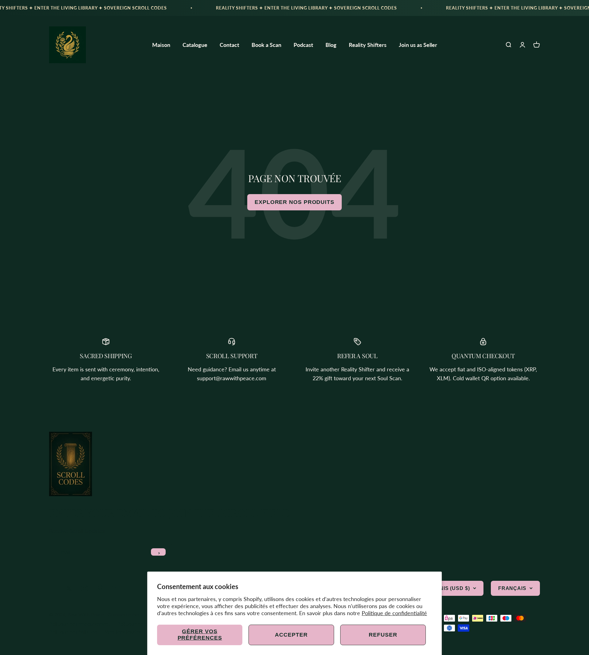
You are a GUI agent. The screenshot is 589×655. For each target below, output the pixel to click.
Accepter (291, 635)
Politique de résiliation (73, 631)
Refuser (383, 635)
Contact (229, 44)
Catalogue (195, 44)
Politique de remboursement (79, 623)
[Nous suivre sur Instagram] (84, 588)
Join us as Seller (418, 44)
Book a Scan (266, 44)
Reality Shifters (368, 44)
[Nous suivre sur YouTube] (116, 588)
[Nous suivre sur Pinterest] (100, 588)
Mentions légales (122, 631)
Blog (331, 44)
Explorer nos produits (294, 202)
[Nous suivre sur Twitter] (69, 588)
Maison (161, 44)
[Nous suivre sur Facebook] (53, 588)
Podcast (303, 44)
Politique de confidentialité (394, 613)
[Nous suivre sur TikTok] (131, 588)
